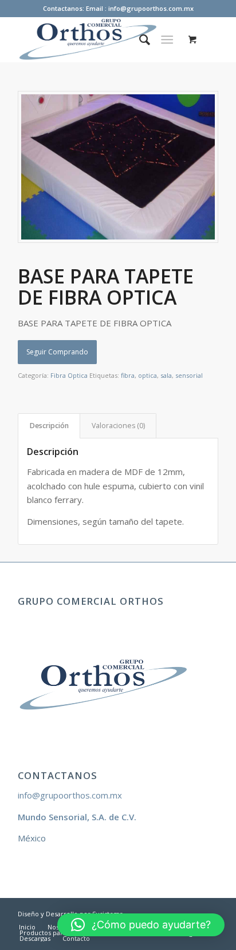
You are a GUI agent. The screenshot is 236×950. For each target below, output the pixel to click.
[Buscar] (139, 39)
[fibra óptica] (118, 167)
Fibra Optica (69, 375)
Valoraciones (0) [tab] (118, 425)
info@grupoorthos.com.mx (70, 795)
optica (147, 375)
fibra (128, 375)
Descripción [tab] (49, 425)
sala (166, 375)
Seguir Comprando (57, 352)
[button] (141, 924)
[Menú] (167, 39)
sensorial (189, 375)
